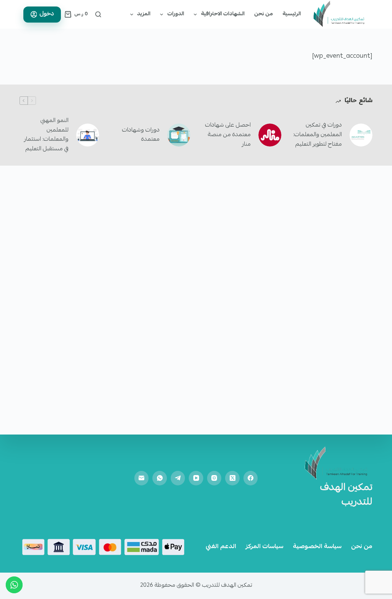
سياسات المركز (264, 547)
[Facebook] (250, 478)
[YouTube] (196, 478)
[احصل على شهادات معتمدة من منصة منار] (269, 135)
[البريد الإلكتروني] (141, 478)
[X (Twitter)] (232, 478)
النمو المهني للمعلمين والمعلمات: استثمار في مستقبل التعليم (46, 135)
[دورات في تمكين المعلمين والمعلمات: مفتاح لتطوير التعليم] (361, 135)
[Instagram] (214, 478)
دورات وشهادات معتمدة (141, 135)
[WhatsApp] (159, 478)
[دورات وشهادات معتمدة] (178, 135)
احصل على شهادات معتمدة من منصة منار (228, 135)
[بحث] (98, 14)
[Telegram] (178, 478)
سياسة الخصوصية (317, 547)
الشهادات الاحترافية (223, 14)
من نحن (263, 14)
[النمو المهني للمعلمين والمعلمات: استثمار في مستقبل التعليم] (87, 135)
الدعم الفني (221, 547)
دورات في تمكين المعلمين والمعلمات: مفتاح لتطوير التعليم (317, 135)
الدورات (175, 14)
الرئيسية (292, 14)
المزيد (143, 14)
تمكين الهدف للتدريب (346, 495)
